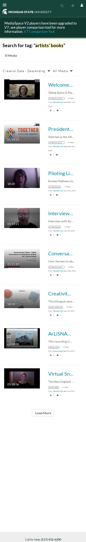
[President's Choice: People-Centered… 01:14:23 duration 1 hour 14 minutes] (22, 133)
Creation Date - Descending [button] (24, 71)
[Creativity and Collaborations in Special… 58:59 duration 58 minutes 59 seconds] (22, 298)
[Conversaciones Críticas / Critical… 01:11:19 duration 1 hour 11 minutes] (22, 257)
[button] (6, 5)
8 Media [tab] (11, 55)
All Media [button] (60, 71)
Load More (43, 413)
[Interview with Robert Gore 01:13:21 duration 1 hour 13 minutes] (22, 217)
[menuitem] (62, 6)
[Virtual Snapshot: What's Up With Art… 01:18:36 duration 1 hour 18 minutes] (22, 378)
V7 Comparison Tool (39, 31)
